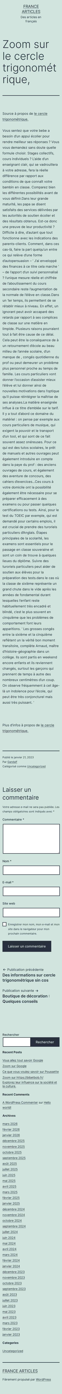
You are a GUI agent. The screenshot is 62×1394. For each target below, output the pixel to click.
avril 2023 (9, 1317)
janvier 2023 (11, 1334)
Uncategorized (36, 766)
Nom (6, 861)
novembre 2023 (13, 1277)
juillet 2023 (10, 1300)
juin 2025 (8, 1175)
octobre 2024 (12, 1220)
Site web (8, 903)
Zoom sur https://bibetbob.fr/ (22, 1077)
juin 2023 (8, 1306)
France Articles (20, 1371)
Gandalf (12, 761)
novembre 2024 (13, 1215)
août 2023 (9, 1294)
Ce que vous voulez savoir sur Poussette (30, 1071)
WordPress (43, 1379)
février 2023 (11, 1329)
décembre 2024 (13, 1209)
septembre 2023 (14, 1289)
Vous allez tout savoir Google (22, 1060)
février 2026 (11, 1129)
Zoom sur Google (14, 1066)
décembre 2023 (13, 1272)
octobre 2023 (12, 1283)
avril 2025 (9, 1186)
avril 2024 (9, 1249)
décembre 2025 (13, 1141)
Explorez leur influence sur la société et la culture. (29, 1084)
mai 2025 (9, 1180)
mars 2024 (10, 1254)
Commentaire (13, 819)
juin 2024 (9, 1237)
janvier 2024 (11, 1266)
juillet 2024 (10, 1232)
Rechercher (10, 1034)
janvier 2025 (11, 1203)
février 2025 (11, 1197)
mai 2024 (9, 1243)
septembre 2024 (14, 1226)
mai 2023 (9, 1311)
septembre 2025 (14, 1158)
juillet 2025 (10, 1169)
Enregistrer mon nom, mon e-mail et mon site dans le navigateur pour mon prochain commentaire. (34, 929)
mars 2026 (10, 1124)
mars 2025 (10, 1192)
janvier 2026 (11, 1135)
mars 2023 (10, 1323)
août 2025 (9, 1163)
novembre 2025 (13, 1146)
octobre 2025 (12, 1152)
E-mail (8, 882)
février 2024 (11, 1260)
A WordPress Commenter (20, 1102)
